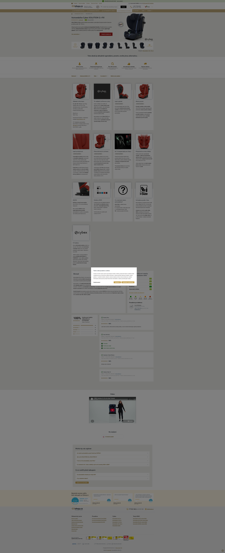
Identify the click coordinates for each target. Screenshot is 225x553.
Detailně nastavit (96, 282)
